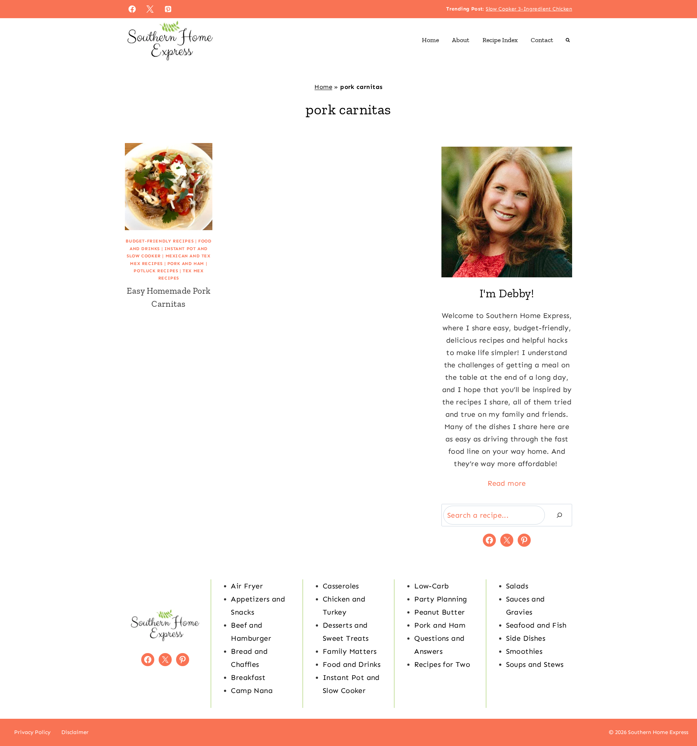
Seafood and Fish (536, 625)
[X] (150, 9)
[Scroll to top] (679, 717)
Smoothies (524, 651)
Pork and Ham (185, 263)
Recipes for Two (442, 664)
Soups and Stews (535, 664)
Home (430, 40)
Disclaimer (75, 732)
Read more (507, 483)
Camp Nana (252, 690)
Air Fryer (247, 586)
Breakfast (248, 677)
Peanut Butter (439, 612)
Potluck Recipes (156, 270)
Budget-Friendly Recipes (159, 241)
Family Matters (350, 651)
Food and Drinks (352, 664)
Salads (517, 586)
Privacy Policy (32, 732)
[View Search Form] (567, 40)
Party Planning (440, 599)
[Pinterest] (168, 9)
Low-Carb (431, 586)
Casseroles (341, 586)
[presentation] (168, 187)
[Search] (559, 515)
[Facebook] (132, 9)
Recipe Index (500, 40)
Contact (542, 40)
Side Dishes (525, 638)
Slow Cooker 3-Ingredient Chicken (529, 9)
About (460, 40)
